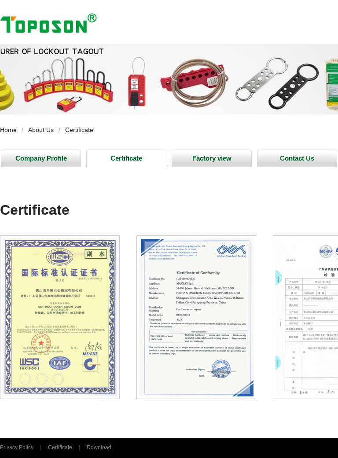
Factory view (211, 158)
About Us (41, 129)
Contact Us (297, 158)
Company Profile (41, 158)
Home (8, 129)
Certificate (79, 129)
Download (99, 447)
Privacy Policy (16, 447)
